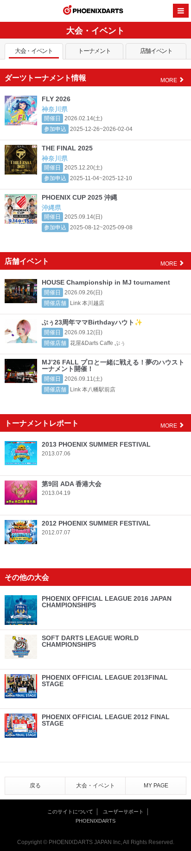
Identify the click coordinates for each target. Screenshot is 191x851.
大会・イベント (34, 50)
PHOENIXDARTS (93, 11)
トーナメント (94, 50)
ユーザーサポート (123, 811)
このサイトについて (70, 811)
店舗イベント (156, 50)
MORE (169, 80)
